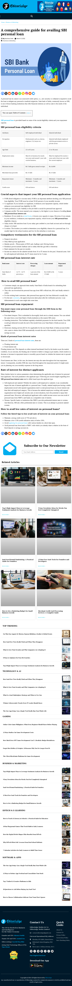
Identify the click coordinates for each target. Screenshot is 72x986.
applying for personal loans (18, 423)
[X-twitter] (34, 951)
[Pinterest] (16, 93)
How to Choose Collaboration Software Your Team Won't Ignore (24, 897)
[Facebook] (2, 93)
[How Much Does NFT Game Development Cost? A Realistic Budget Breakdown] (66, 740)
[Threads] (48, 951)
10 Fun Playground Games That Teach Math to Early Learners (23, 826)
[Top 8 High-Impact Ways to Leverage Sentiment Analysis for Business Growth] (66, 665)
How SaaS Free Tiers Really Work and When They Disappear (23, 642)
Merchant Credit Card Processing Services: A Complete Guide (50, 612)
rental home (28, 216)
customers (16, 298)
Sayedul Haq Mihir (18, 942)
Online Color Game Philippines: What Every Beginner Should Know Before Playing (30, 724)
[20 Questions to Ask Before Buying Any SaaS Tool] (66, 889)
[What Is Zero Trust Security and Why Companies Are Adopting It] (66, 649)
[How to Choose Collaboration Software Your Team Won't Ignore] (66, 897)
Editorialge (48, 978)
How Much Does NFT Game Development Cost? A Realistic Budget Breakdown (29, 740)
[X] (6, 93)
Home (3, 22)
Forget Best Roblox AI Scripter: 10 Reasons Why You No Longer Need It (26, 748)
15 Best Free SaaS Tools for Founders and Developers (53, 560)
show (28, 113)
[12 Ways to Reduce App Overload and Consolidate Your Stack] (66, 873)
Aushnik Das (21, 938)
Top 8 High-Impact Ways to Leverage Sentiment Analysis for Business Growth (17, 509)
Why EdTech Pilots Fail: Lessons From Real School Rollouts (22, 842)
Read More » (5, 514)
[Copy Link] (23, 93)
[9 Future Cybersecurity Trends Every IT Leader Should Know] (66, 703)
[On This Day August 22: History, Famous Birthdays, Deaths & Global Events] (66, 633)
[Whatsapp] (19, 93)
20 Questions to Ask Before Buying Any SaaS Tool (19, 889)
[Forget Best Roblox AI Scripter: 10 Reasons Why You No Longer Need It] (66, 748)
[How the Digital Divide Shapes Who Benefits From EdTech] (66, 834)
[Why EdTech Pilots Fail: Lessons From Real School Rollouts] (66, 842)
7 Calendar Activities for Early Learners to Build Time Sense (22, 850)
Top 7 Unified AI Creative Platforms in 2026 (17, 881)
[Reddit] (9, 93)
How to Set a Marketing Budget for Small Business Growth (17, 612)
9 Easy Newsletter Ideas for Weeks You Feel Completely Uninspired (52, 509)
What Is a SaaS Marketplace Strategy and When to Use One (22, 695)
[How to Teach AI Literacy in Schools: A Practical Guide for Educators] (66, 818)
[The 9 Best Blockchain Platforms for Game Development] (66, 756)
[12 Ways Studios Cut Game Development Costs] (66, 732)
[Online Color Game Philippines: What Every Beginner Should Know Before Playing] (66, 724)
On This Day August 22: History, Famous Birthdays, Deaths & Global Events (27, 634)
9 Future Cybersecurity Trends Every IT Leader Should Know (22, 703)
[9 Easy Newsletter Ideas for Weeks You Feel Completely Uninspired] (66, 779)
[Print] (30, 93)
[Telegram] (33, 93)
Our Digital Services (37, 955)
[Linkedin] (12, 93)
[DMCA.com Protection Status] (14, 959)
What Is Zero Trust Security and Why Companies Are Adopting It (24, 650)
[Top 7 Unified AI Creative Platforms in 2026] (66, 881)
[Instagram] (26, 93)
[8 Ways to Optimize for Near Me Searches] (66, 657)
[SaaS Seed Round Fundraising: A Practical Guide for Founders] (66, 787)
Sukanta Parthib (19, 935)
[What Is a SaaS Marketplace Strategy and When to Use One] (66, 695)
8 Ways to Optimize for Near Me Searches (16, 658)
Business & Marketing (12, 22)
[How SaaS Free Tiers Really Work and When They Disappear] (66, 641)
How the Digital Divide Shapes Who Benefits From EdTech (22, 834)
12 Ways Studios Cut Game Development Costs (18, 732)
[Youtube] (52, 951)
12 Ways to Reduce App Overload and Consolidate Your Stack (23, 873)
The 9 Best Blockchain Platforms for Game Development (21, 756)
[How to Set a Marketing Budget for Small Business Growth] (66, 803)
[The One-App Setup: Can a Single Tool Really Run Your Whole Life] (66, 710)
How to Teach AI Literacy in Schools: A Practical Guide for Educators (25, 818)
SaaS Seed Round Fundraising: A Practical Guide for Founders (17, 560)
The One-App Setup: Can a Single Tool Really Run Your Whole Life (25, 711)
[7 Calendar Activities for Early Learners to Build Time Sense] (66, 850)
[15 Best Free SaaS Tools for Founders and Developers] (66, 795)
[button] (31, 16)
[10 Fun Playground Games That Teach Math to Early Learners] (66, 826)
